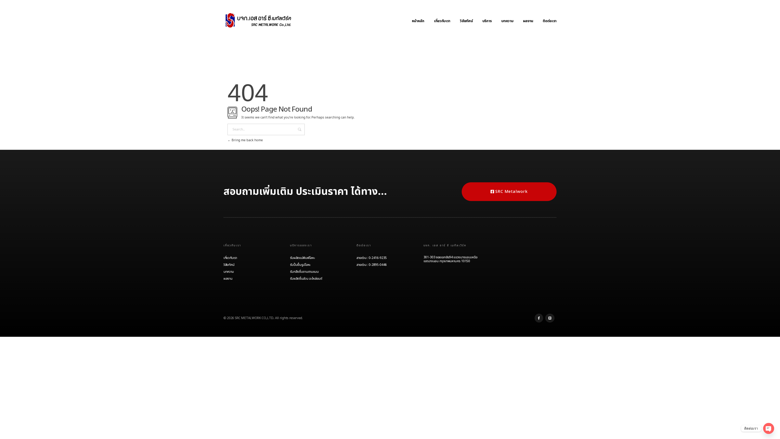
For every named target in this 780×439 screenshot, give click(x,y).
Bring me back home (247, 140)
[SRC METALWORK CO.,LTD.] (257, 20)
